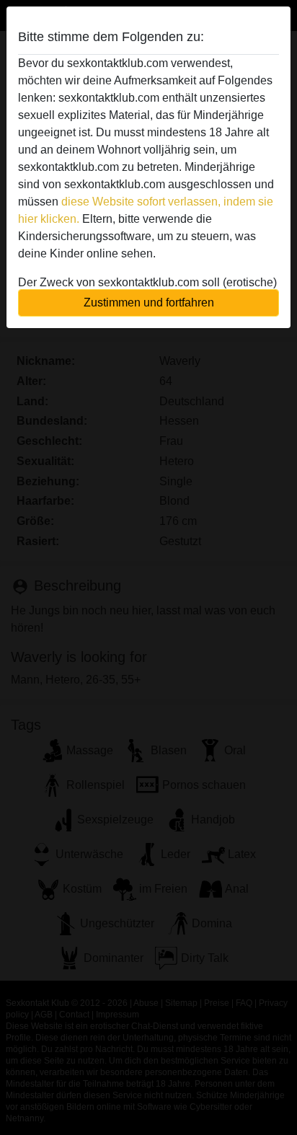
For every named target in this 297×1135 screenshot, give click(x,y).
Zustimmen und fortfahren (149, 302)
